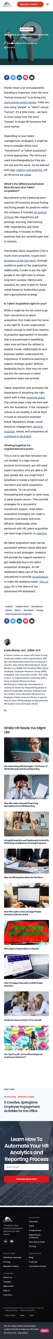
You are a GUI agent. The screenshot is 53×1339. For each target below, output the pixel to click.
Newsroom (8, 1286)
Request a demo (11, 1266)
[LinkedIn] (5, 1241)
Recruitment (28, 610)
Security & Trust (37, 1242)
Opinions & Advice (26, 1097)
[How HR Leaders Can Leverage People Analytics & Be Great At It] (26, 895)
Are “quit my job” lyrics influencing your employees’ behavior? (23, 1055)
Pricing (32, 1246)
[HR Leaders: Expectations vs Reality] (26, 932)
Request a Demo (29, 4)
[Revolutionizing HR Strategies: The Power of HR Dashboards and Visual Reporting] (26, 749)
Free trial (7, 1295)
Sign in (6, 1290)
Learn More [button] (23, 1333)
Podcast (33, 1262)
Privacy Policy (11, 1310)
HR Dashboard (36, 606)
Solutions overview (12, 1257)
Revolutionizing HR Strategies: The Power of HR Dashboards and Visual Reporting (25, 767)
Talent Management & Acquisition (18, 614)
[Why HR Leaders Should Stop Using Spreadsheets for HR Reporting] (26, 786)
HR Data (8, 610)
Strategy (40, 610)
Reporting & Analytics (34, 1236)
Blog (31, 1257)
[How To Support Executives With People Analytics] (26, 966)
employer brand (35, 397)
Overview (33, 1221)
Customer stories (37, 1266)
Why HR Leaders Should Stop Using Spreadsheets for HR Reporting (21, 804)
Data (31, 1226)
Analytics (9, 606)
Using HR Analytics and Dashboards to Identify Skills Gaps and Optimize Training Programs (26, 841)
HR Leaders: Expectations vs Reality (21, 948)
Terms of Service (27, 1310)
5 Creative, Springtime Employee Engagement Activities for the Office (22, 1106)
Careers (7, 1282)
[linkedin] (5, 710)
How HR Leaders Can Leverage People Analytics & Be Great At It (22, 913)
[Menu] (47, 4)
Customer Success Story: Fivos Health (23, 1020)
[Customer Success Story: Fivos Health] (26, 1003)
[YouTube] (11, 1241)
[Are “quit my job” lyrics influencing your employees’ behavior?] (26, 1038)
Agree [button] (44, 1331)
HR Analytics (27, 29)
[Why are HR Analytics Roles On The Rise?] (26, 861)
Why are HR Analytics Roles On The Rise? (23, 877)
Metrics (18, 610)
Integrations (35, 1230)
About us (7, 1277)
